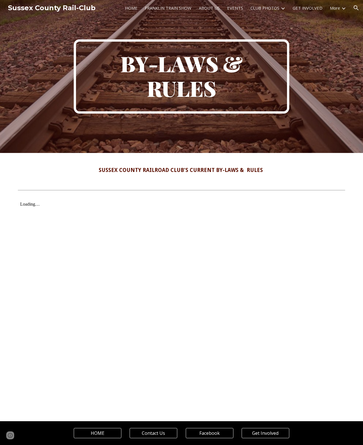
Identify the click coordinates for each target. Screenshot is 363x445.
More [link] (335, 8)
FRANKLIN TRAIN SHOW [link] (168, 8)
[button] (356, 8)
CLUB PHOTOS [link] (264, 8)
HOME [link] (131, 8)
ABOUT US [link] (209, 8)
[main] (181, 76)
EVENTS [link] (235, 8)
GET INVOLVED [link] (307, 8)
